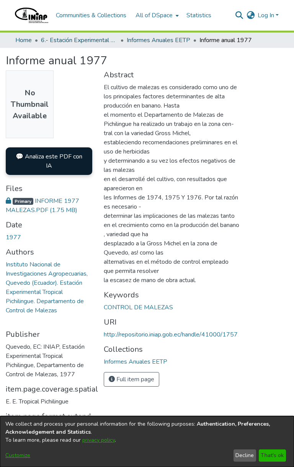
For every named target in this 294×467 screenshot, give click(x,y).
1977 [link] (13, 237)
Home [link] (23, 40)
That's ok (272, 455)
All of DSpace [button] (154, 15)
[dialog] (147, 441)
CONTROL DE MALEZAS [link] (138, 307)
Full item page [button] (134, 379)
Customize (17, 455)
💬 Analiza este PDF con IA (49, 161)
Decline (244, 455)
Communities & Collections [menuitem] (91, 15)
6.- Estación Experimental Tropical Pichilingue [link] (79, 40)
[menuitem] (156, 15)
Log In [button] (267, 15)
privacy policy (98, 440)
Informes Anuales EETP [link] (158, 40)
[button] (31, 15)
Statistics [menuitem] (198, 15)
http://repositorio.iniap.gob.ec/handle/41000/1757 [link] (171, 334)
